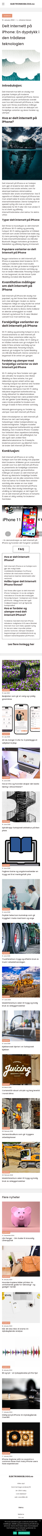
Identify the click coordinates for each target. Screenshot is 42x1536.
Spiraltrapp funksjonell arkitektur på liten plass (20, 829)
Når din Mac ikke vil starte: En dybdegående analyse (15, 1330)
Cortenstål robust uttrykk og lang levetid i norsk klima (21, 1092)
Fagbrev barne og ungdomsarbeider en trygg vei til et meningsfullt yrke (20, 873)
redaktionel (7, 16)
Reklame (21, 1514)
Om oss (21, 1517)
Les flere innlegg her (21, 644)
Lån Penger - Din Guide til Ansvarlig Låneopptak (18, 1239)
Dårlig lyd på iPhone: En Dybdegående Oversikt (19, 1416)
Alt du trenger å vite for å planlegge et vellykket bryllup (19, 741)
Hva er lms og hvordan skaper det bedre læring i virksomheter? (20, 785)
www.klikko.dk (23, 1497)
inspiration (6, 690)
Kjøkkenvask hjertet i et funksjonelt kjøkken (18, 1048)
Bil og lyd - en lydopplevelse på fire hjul (20, 1373)
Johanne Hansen (25, 20)
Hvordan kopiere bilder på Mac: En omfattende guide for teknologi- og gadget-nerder (18, 1284)
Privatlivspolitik (24, 1533)
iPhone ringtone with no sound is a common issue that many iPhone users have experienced (20, 1461)
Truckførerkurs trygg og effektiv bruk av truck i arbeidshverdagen (20, 960)
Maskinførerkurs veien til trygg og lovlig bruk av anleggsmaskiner (20, 1004)
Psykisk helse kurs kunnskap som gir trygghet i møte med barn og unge (18, 916)
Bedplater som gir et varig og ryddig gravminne (18, 697)
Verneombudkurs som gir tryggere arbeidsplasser (18, 1136)
